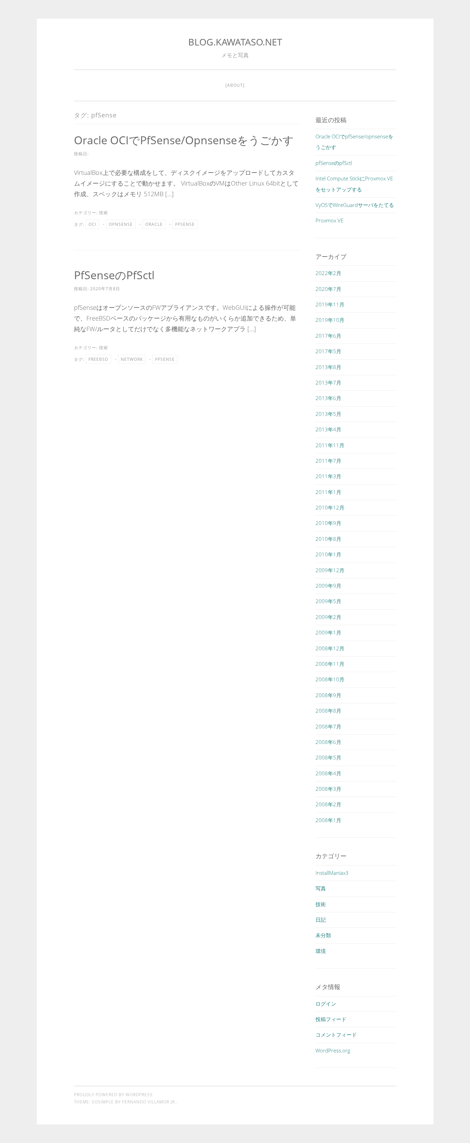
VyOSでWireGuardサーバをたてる (355, 204)
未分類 (323, 935)
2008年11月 (330, 663)
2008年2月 (328, 804)
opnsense (121, 224)
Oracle (154, 224)
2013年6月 (328, 398)
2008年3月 (328, 788)
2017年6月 (328, 335)
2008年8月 (328, 710)
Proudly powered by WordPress (113, 1095)
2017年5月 (328, 351)
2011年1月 (328, 492)
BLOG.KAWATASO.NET (235, 41)
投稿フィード (331, 1019)
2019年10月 (330, 319)
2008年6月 (328, 741)
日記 (321, 919)
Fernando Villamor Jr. (149, 1102)
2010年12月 (330, 507)
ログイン (326, 1003)
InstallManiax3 (332, 872)
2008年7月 (328, 726)
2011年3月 (328, 476)
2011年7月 (328, 460)
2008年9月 (328, 695)
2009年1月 (328, 632)
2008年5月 (328, 757)
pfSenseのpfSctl (114, 275)
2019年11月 (330, 304)
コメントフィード (336, 1034)
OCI (92, 224)
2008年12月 (330, 648)
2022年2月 (328, 273)
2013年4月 (328, 429)
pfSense (185, 224)
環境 (321, 950)
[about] (235, 85)
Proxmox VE (329, 220)
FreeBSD (98, 359)
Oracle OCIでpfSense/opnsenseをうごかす (184, 140)
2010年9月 (328, 523)
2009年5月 (328, 601)
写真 (321, 888)
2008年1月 (328, 820)
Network (132, 359)
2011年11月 (330, 445)
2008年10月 (330, 679)
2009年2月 (328, 617)
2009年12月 (330, 570)
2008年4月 (328, 773)
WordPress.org (333, 1050)
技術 (103, 213)
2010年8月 (328, 538)
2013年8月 (328, 367)
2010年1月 (328, 554)
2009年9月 (328, 585)
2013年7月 (328, 382)
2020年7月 (328, 288)
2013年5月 (328, 413)
